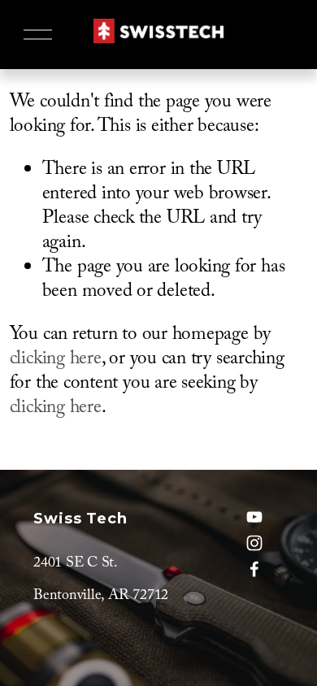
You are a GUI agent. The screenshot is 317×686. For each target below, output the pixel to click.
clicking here (56, 360)
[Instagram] (254, 543)
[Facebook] (254, 569)
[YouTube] (254, 517)
